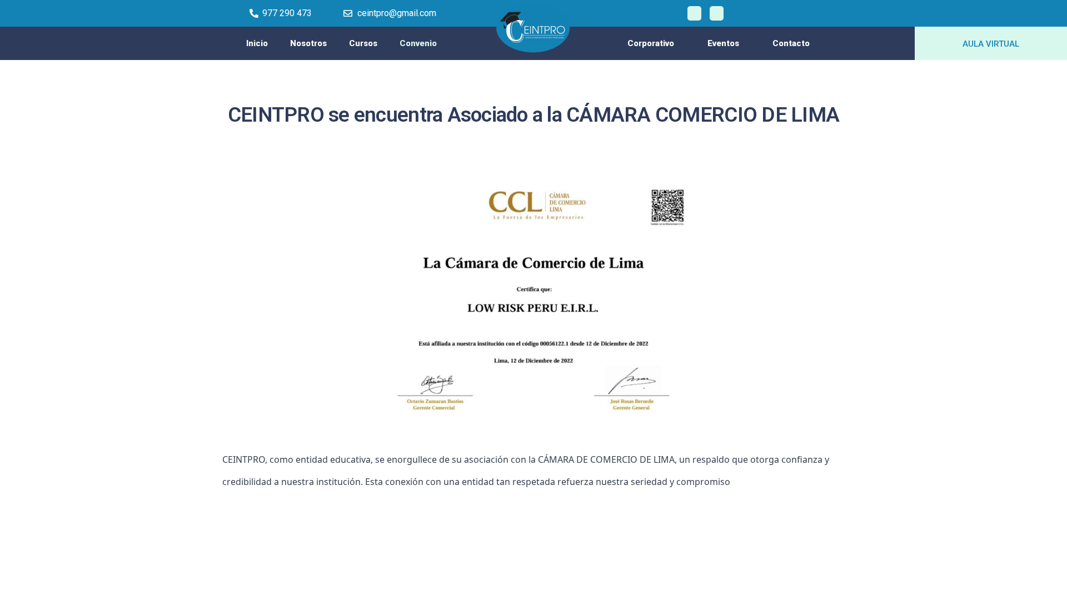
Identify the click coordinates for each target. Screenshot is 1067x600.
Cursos (363, 43)
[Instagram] (717, 13)
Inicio (257, 43)
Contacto (791, 43)
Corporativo (650, 43)
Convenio (418, 43)
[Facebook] (694, 13)
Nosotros (308, 43)
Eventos (723, 43)
